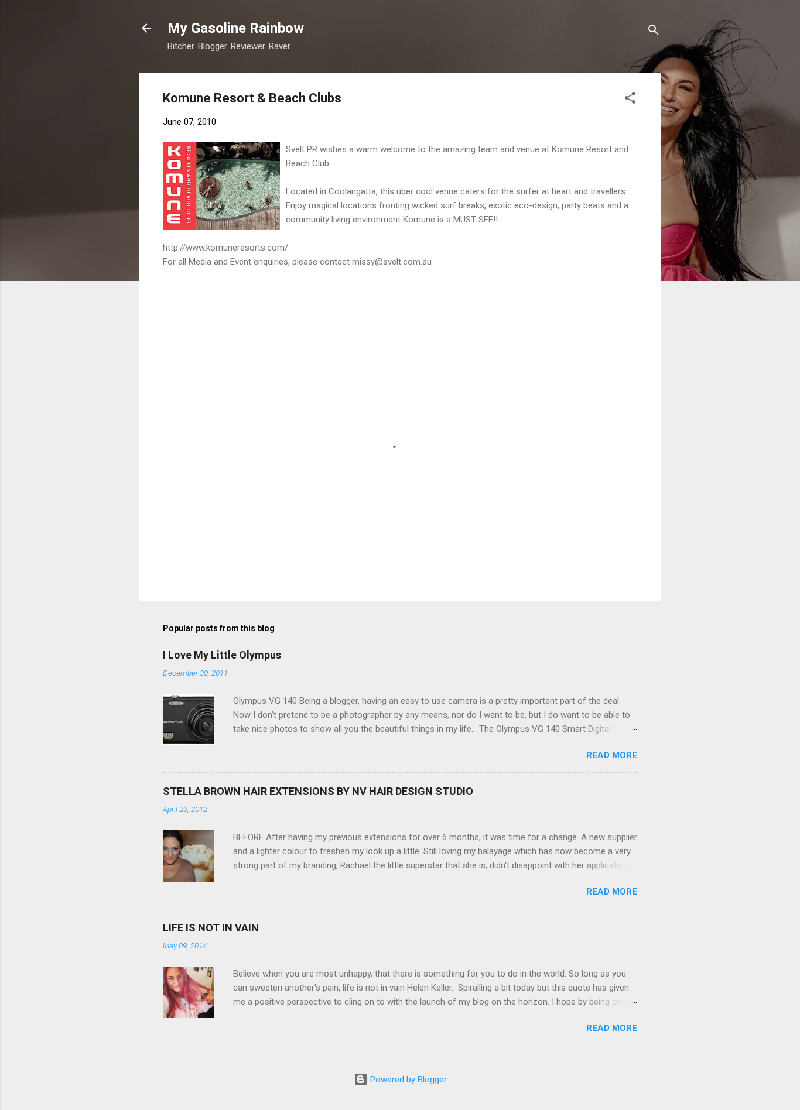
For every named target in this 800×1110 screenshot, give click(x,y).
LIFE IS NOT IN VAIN (211, 927)
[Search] (654, 32)
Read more (611, 755)
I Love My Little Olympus (222, 655)
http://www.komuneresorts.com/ (225, 247)
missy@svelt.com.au (392, 261)
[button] (630, 100)
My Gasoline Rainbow (235, 28)
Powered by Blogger (407, 1079)
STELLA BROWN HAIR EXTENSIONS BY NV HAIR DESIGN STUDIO (318, 791)
